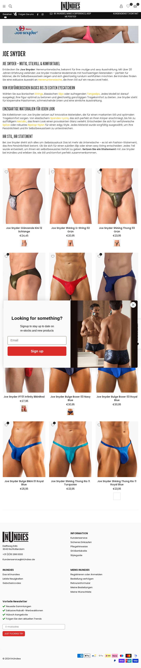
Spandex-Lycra (59, 118)
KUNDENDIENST (120, 13)
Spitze (6, 125)
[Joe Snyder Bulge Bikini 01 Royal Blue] (24, 449)
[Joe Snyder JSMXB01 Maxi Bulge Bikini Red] (70, 280)
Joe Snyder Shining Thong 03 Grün (117, 229)
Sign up (37, 351)
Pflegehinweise (79, 546)
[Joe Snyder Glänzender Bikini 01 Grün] (24, 280)
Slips (61, 94)
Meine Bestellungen (81, 587)
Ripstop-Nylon (36, 125)
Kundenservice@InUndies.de (19, 559)
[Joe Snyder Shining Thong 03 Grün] (117, 196)
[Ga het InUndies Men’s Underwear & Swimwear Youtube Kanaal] (5, 17)
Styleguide (76, 555)
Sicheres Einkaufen (81, 542)
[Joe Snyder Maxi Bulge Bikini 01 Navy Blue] (117, 280)
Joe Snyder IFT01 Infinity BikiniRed (24, 396)
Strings (39, 94)
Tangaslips (93, 94)
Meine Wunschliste (80, 591)
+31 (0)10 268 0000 (13, 554)
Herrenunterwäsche (50, 79)
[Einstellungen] (121, 6)
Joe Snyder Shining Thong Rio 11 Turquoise (70, 482)
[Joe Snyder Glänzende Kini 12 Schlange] (24, 196)
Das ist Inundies (11, 574)
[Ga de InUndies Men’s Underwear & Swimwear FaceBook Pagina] (37, 14)
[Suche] (10, 6)
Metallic (21, 121)
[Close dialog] (133, 305)
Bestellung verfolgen (82, 578)
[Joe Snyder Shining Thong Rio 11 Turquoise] (70, 449)
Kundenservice (78, 538)
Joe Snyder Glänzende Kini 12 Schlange (24, 229)
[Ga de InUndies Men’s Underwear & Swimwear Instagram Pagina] (42, 14)
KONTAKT (133, 13)
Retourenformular (80, 583)
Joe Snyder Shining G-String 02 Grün (70, 229)
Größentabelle (78, 550)
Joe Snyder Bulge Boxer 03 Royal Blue (116, 398)
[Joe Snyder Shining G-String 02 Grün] (70, 196)
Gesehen (7, 14)
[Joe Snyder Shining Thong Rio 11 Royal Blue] (117, 449)
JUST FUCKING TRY (13, 633)
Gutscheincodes (12, 583)
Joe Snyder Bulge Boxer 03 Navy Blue (70, 398)
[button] (135, 6)
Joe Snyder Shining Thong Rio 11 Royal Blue (116, 482)
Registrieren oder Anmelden (86, 574)
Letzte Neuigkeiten (13, 578)
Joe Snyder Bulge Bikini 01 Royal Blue (24, 482)
